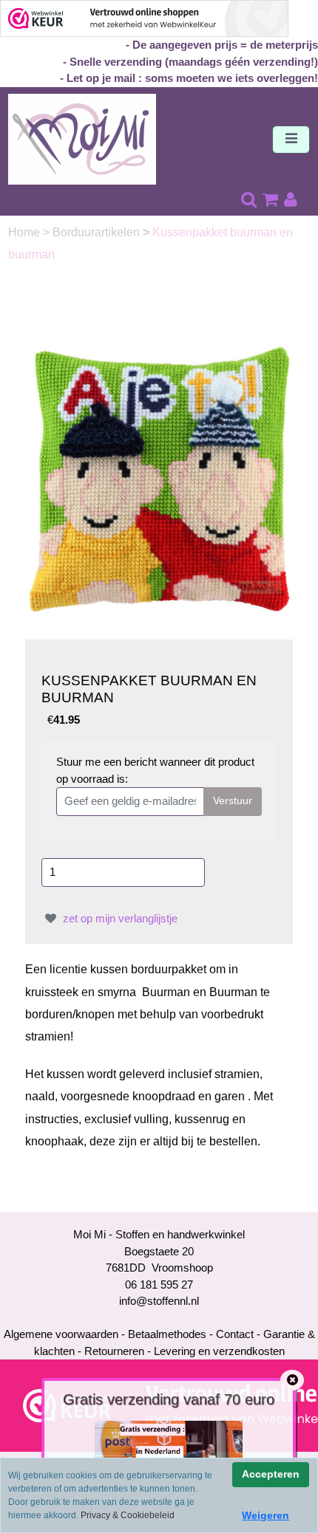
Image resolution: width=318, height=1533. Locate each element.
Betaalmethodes (167, 1334)
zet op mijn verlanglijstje (118, 918)
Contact (235, 1334)
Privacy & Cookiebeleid (128, 1515)
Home (25, 232)
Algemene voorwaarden (61, 1334)
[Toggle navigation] (291, 140)
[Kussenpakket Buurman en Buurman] (159, 479)
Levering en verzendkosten (219, 1351)
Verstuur (232, 800)
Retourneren (114, 1351)
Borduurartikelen (98, 232)
